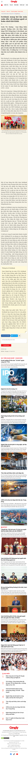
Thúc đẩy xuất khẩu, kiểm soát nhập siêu (12, 473)
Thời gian (6, 351)
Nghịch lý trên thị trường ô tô (9, 389)
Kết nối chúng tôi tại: (14, 751)
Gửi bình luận (6, 345)
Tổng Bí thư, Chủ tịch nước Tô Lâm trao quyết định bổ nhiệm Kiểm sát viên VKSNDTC (13, 530)
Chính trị (6, 5)
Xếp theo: (2, 351)
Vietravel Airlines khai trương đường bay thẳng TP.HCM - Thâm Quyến (15, 690)
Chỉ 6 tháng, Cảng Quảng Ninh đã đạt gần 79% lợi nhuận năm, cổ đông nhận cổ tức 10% (16, 683)
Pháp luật (22, 5)
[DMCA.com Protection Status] (14, 738)
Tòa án (11, 5)
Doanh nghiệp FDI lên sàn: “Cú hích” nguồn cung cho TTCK (12, 361)
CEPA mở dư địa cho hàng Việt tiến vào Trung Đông (13, 500)
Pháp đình (16, 5)
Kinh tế (8, 11)
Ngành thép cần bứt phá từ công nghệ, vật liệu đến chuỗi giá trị (14, 445)
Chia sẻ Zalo (14, 335)
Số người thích (12, 351)
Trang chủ (3, 11)
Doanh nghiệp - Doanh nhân (17, 11)
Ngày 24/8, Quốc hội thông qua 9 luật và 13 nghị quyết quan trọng (13, 645)
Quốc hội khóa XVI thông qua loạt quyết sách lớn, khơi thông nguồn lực (13, 559)
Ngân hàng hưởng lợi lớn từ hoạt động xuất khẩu (13, 416)
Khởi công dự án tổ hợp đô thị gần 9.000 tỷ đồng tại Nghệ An (15, 676)
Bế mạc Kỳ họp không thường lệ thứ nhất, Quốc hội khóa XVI (14, 588)
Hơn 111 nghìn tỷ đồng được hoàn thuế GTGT (15, 718)
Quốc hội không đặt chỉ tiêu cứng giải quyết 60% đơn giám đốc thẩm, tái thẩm (13, 616)
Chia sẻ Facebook (6, 335)
